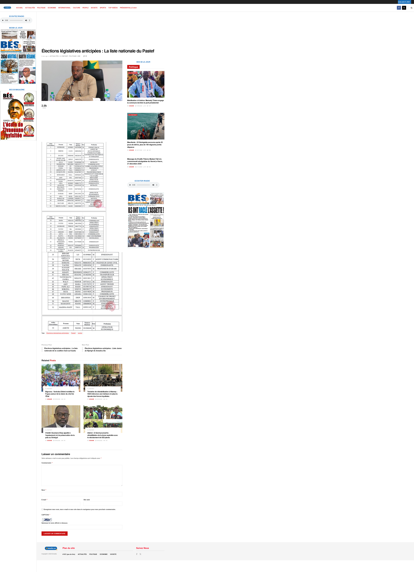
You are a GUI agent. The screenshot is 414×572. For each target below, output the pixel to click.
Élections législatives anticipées (58, 333)
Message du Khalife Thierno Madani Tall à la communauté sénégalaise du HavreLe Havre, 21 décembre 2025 (144, 161)
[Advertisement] (103, 30)
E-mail (45, 500)
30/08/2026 (57, 399)
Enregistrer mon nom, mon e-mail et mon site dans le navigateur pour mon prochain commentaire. (80, 509)
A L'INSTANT (64, 56)
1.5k (64, 440)
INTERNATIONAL (64, 8)
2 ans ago (45, 56)
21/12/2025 (139, 167)
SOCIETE (94, 8)
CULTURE (76, 8)
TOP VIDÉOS (113, 8)
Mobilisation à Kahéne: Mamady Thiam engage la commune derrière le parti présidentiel (145, 101)
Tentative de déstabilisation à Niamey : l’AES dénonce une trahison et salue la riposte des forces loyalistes (102, 393)
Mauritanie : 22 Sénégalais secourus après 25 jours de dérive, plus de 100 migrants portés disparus (145, 144)
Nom (44, 490)
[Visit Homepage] (7, 7)
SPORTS (103, 8)
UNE (78, 56)
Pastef (73, 333)
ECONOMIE (52, 8)
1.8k (149, 167)
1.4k (64, 399)
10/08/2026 (139, 106)
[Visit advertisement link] (18, 55)
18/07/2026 (139, 150)
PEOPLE (85, 8)
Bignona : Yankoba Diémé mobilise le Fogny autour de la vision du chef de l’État (59, 393)
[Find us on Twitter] (404, 8)
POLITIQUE (41, 8)
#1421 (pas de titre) (69, 554)
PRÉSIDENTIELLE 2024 (128, 8)
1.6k (149, 150)
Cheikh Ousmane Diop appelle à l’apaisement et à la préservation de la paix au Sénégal (60, 435)
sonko (80, 333)
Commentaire (47, 463)
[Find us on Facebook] (399, 8)
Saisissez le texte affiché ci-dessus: (55, 523)
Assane (49, 399)
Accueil (19, 8)
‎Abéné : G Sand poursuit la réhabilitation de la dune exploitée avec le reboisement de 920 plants (102, 435)
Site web (87, 500)
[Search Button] (411, 8)
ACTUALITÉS (30, 8)
